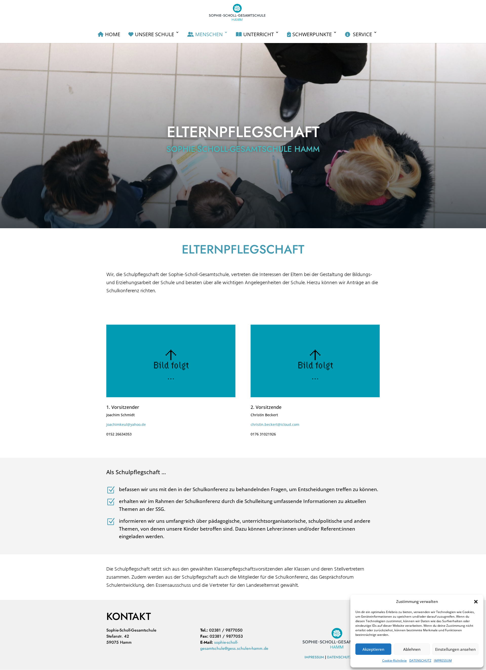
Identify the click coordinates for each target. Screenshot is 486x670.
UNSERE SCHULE (154, 34)
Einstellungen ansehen (455, 649)
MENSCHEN (209, 34)
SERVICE (362, 34)
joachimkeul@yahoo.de (126, 424)
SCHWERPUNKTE (312, 34)
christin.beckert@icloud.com (275, 424)
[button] (475, 601)
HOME (112, 34)
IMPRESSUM (443, 660)
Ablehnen (411, 649)
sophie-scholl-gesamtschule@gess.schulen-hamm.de (234, 645)
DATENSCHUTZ (420, 660)
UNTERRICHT (258, 34)
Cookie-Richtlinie (394, 660)
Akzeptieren (373, 649)
